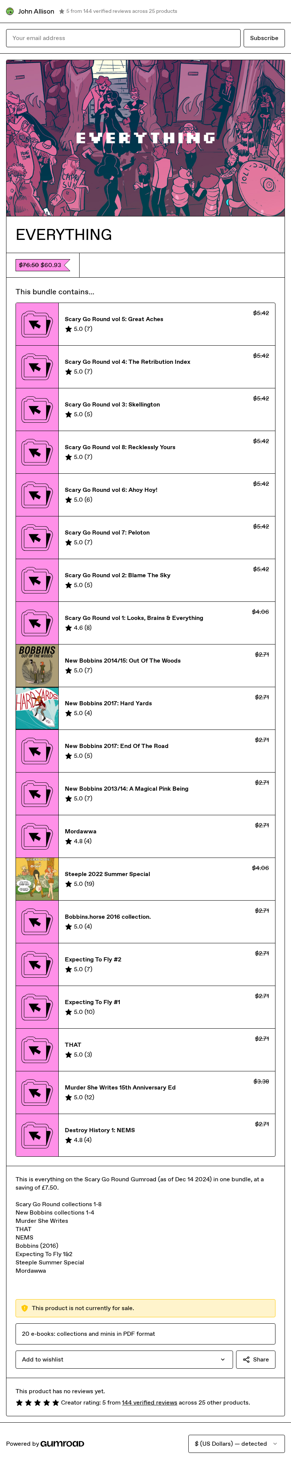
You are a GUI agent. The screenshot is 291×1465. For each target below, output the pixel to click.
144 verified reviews (149, 1402)
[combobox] (124, 1360)
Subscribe (264, 38)
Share (261, 1359)
